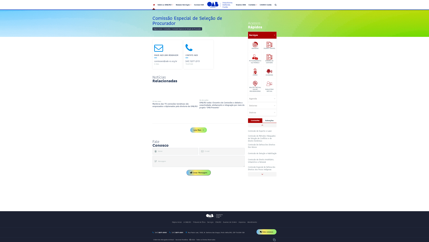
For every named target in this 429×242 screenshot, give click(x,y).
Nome (160, 151)
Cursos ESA (199, 4)
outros (252, 112)
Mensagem (162, 161)
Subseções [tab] (269, 120)
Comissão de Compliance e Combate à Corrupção (259, 168)
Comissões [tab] (255, 120)
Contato (251, 4)
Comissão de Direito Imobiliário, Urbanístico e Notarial (261, 153)
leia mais (197, 130)
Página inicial (177, 222)
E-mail (207, 151)
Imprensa (242, 222)
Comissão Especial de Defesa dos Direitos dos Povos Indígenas (261, 161)
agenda (253, 98)
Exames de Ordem (230, 222)
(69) (160, 232)
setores (253, 105)
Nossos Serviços (183, 4)
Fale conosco (267, 231)
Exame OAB (241, 4)
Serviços (210, 222)
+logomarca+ (220, 5)
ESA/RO (218, 222)
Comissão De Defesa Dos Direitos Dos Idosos (261, 138)
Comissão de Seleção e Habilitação (262, 145)
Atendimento (252, 222)
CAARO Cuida (265, 4)
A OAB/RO (187, 222)
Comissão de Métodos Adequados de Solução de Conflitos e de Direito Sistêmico (262, 131)
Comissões (167, 29)
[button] (262, 125)
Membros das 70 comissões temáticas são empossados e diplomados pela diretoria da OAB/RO (175, 104)
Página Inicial (158, 29)
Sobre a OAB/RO (164, 4)
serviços (253, 35)
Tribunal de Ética (199, 222)
